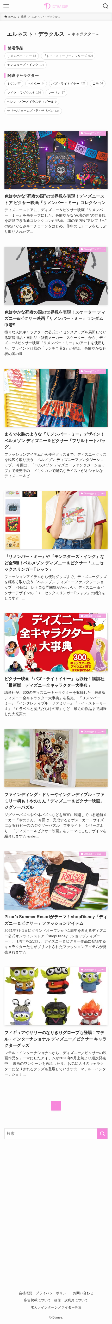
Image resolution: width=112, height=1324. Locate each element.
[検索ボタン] (105, 6)
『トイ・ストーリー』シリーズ (68, 56)
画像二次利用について (71, 1300)
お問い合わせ (83, 1293)
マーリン (56, 93)
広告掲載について (37, 1300)
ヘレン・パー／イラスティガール (32, 101)
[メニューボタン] (6, 6)
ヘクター (36, 83)
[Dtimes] (56, 6)
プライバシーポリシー (53, 1293)
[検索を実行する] (102, 1133)
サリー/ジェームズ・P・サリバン (33, 111)
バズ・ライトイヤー (68, 83)
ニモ (97, 83)
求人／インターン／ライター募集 (56, 1307)
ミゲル (14, 83)
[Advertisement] (56, 1203)
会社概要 (25, 1293)
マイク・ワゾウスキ (24, 93)
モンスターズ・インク (25, 65)
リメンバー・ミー (21, 56)
